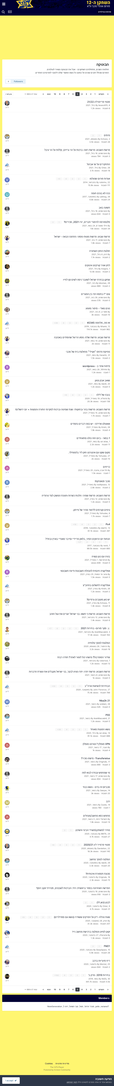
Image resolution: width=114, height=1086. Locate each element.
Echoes (104, 139)
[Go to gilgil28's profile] (7, 136)
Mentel (103, 964)
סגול (81, 1006)
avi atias (104, 441)
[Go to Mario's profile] (7, 658)
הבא (49, 94)
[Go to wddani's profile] (7, 701)
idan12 (104, 528)
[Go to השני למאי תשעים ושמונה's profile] (7, 439)
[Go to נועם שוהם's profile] (7, 151)
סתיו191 (104, 369)
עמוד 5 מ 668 (31, 94)
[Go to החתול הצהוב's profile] (7, 903)
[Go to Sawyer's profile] (7, 788)
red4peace (102, 484)
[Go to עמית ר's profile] (7, 381)
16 (75, 524)
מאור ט (104, 312)
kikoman (102, 283)
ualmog (103, 196)
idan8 (103, 384)
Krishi (103, 427)
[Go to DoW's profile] (7, 976)
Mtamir (103, 326)
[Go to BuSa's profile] (7, 644)
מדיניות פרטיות (62, 1063)
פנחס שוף (103, 560)
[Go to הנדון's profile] (7, 223)
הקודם (101, 94)
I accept (10, 1080)
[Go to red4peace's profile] (7, 482)
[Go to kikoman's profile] (7, 280)
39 (56, 323)
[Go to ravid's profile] (7, 367)
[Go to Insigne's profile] (7, 266)
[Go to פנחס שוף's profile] (7, 557)
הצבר (105, 747)
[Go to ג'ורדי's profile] (7, 103)
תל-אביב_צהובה (100, 470)
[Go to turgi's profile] (7, 629)
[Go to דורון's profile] (7, 252)
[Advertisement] (77, 38)
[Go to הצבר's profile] (7, 745)
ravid (105, 545)
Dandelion (101, 848)
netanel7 (105, 1006)
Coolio (104, 805)
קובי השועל (73, 1006)
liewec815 (103, 105)
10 (55, 94)
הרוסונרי (103, 646)
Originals (103, 761)
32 (54, 686)
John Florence (100, 689)
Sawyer (103, 790)
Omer (104, 167)
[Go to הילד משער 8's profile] (7, 468)
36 (59, 729)
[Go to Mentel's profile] (7, 802)
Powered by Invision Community (57, 1070)
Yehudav (103, 456)
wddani (103, 704)
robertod (104, 660)
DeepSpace (101, 950)
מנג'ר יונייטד (89, 1006)
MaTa (104, 979)
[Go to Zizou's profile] (7, 759)
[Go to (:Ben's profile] (7, 425)
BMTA (103, 834)
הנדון (105, 921)
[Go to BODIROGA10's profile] (7, 237)
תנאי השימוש (72, 1082)
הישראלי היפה (101, 819)
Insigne (104, 269)
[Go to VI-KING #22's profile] (7, 179)
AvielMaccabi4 (101, 632)
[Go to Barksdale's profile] (7, 933)
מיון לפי (9, 94)
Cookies (49, 1063)
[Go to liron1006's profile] (7, 716)
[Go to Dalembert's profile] (7, 353)
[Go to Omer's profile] (7, 875)
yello (97, 1006)
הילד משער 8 (101, 225)
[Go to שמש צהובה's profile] (7, 831)
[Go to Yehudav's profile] (7, 453)
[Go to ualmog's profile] (7, 194)
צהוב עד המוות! (101, 574)
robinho (102, 182)
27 (80, 542)
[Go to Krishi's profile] (7, 165)
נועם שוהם (103, 153)
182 (57, 975)
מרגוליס (104, 398)
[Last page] (43, 94)
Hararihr (103, 355)
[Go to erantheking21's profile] (7, 309)
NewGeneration (54, 1006)
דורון (105, 254)
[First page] (108, 94)
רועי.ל (65, 1006)
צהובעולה (103, 935)
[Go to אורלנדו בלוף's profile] (7, 396)
